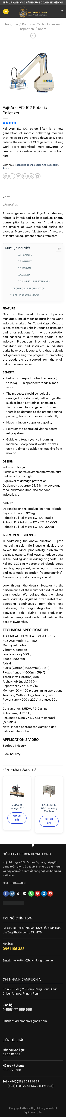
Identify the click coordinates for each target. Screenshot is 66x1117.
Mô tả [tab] (6, 197)
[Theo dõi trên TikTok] (18, 894)
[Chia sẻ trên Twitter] (18, 176)
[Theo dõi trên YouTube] (50, 894)
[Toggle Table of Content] (57, 249)
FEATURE (27, 255)
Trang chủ (11, 24)
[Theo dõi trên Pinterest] (37, 894)
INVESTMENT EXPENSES (36, 281)
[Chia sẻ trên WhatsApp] (6, 176)
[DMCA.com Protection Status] (13, 903)
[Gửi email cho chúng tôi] (25, 894)
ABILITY (26, 275)
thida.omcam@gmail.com (29, 1021)
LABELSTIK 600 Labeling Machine (49, 808)
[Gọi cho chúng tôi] (31, 894)
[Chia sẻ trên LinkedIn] (37, 176)
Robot (42, 29)
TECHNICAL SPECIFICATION (28, 288)
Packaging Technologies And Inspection (36, 164)
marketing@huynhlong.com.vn (32, 960)
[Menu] (6, 12)
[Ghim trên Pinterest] (31, 176)
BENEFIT (27, 261)
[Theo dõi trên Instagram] (12, 894)
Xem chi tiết (17, 818)
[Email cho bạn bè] (25, 176)
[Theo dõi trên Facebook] (6, 894)
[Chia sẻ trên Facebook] (12, 176)
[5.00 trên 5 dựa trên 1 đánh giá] (33, 123)
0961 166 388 (13, 949)
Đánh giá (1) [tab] (10, 204)
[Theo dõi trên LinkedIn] (44, 894)
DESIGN (26, 268)
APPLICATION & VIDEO (26, 295)
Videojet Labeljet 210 (17, 807)
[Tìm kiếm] (62, 11)
